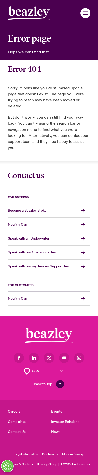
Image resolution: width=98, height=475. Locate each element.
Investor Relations (65, 422)
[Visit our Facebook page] (19, 358)
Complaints (17, 422)
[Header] (29, 13)
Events (56, 411)
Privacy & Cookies (20, 464)
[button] (85, 13)
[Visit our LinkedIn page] (34, 358)
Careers (14, 411)
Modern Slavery (73, 454)
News (55, 432)
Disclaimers (50, 454)
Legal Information (26, 454)
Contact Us (17, 432)
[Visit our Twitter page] (49, 358)
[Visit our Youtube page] (64, 358)
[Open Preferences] (7, 466)
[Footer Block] (49, 335)
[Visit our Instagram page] (79, 358)
